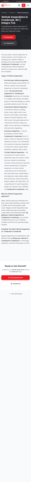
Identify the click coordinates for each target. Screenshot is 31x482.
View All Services (16, 294)
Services (12, 12)
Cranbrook (4, 12)
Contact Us (10, 43)
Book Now (9, 37)
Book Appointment (17, 277)
